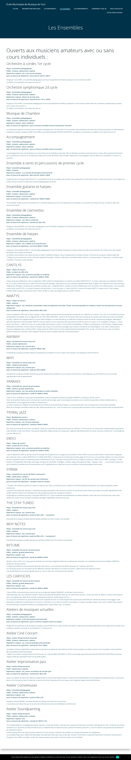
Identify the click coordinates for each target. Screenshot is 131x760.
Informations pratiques (31, 9)
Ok (117, 757)
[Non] (129, 757)
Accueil (15, 9)
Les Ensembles (65, 9)
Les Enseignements (81, 9)
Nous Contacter (116, 9)
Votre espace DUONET (115, 13)
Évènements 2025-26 (99, 9)
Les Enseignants (50, 9)
